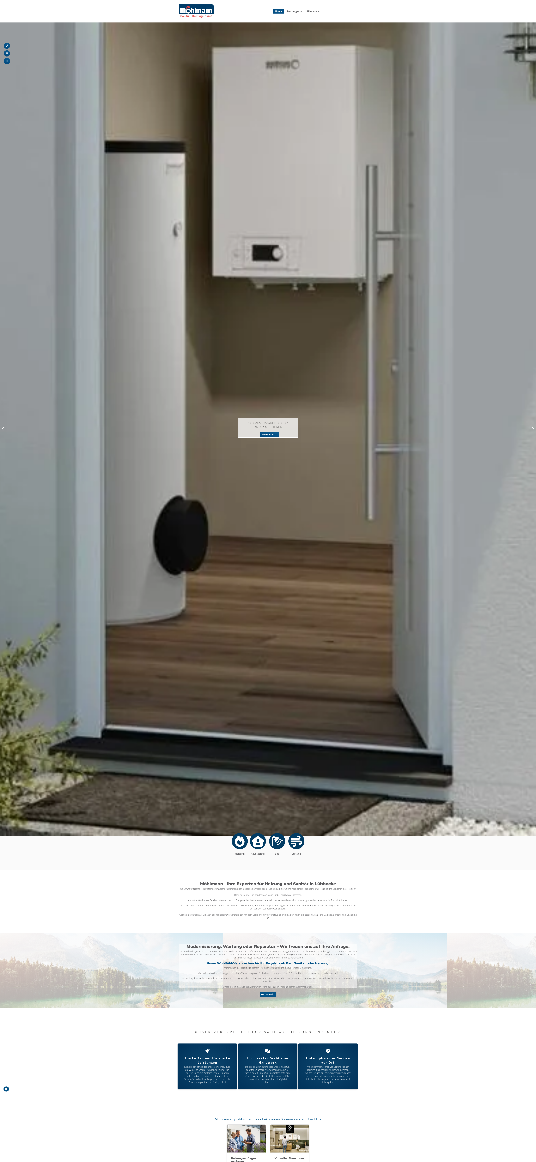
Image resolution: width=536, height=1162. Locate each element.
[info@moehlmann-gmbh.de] (7, 53)
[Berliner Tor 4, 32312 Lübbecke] (7, 61)
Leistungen (293, 11)
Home (278, 11)
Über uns (312, 11)
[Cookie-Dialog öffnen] (6, 1089)
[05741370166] (7, 46)
